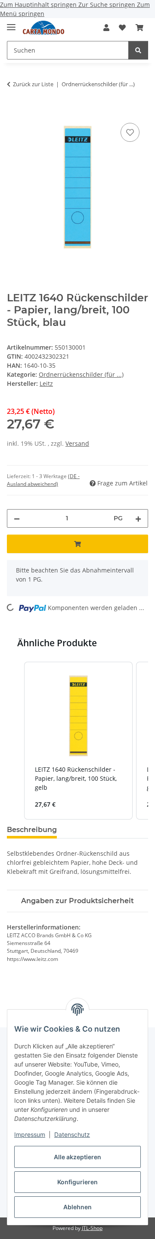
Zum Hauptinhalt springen (39, 4)
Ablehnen (77, 1207)
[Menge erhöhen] (138, 518)
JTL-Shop (92, 1228)
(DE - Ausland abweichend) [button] (43, 480)
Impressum (29, 1134)
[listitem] (78, 741)
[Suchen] (138, 50)
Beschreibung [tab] (32, 830)
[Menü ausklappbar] (11, 23)
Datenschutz (72, 1134)
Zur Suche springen (107, 4)
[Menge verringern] (16, 518)
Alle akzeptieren (77, 1157)
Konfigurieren (77, 1182)
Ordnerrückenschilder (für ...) (81, 374)
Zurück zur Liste (33, 84)
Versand (77, 443)
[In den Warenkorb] (14, 111)
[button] (106, 27)
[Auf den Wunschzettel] (130, 132)
